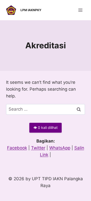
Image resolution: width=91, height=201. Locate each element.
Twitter (38, 147)
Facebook (17, 147)
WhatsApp (59, 147)
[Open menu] (80, 10)
